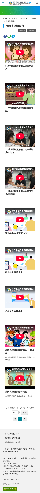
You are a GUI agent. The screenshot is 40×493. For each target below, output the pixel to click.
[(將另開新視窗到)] (10, 489)
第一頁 (15, 419)
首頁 (13, 18)
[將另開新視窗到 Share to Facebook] (5, 36)
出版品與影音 (22, 18)
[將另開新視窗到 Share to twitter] (13, 36)
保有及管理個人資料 (12, 434)
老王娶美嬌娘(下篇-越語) (16, 233)
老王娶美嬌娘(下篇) (14, 272)
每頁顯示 (30, 408)
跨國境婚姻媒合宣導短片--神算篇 (19, 351)
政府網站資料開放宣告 (13, 438)
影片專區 (33, 18)
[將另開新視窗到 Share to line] (9, 36)
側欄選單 (3, 3)
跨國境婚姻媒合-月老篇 (16, 392)
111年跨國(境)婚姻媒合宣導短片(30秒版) (19, 151)
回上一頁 (22, 30)
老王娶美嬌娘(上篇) (14, 311)
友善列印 (31, 30)
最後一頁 (25, 419)
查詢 (37, 3)
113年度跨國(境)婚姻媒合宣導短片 (19, 109)
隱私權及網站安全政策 (13, 442)
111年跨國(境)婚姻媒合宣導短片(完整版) (19, 192)
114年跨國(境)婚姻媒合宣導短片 (19, 67)
